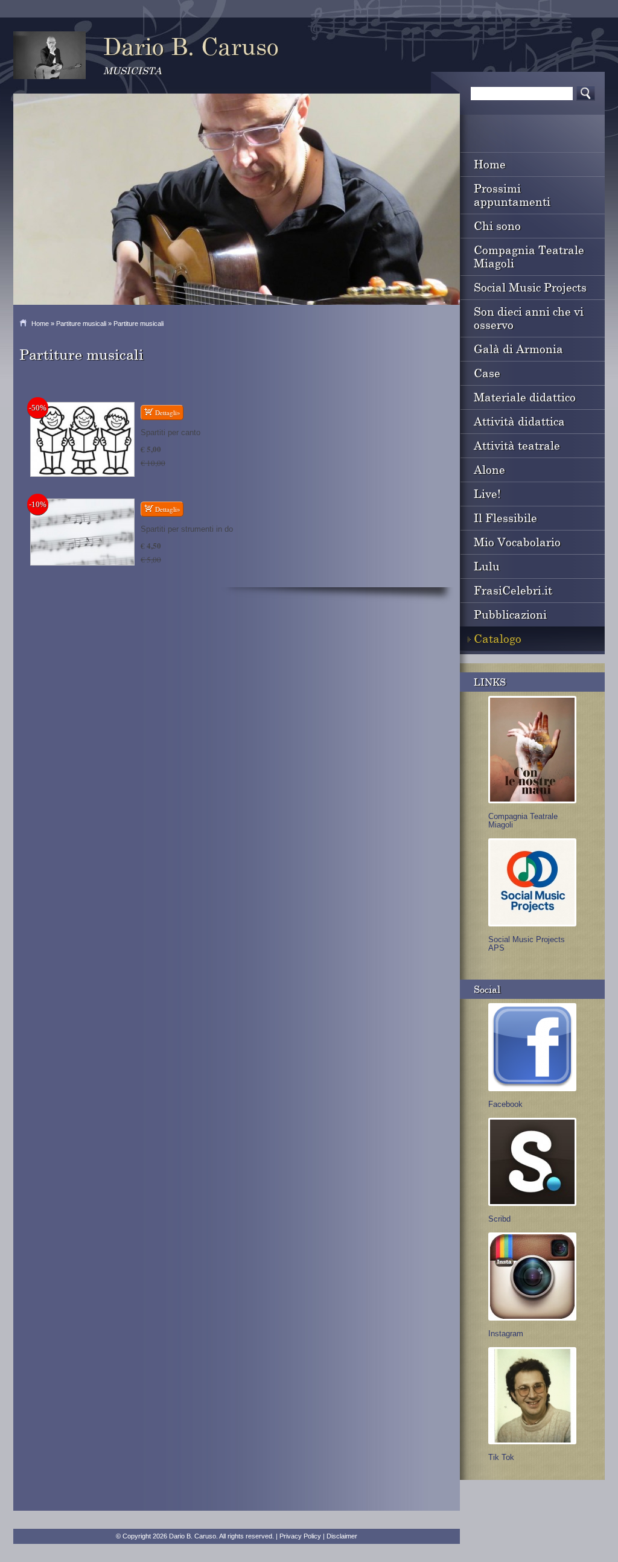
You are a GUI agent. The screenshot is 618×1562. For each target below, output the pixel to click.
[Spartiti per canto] (82, 439)
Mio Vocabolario (517, 542)
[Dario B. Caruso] (49, 55)
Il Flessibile (505, 517)
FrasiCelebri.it (513, 590)
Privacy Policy (300, 1536)
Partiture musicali (81, 323)
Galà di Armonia (518, 348)
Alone (489, 469)
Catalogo (497, 638)
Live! (487, 493)
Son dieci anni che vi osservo (529, 317)
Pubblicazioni (510, 614)
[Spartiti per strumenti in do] (82, 532)
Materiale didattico (525, 397)
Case (487, 373)
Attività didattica (519, 421)
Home (40, 323)
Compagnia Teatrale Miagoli (529, 256)
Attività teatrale (517, 445)
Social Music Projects (530, 287)
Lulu (487, 566)
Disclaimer (342, 1536)
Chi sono (497, 225)
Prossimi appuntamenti (512, 194)
